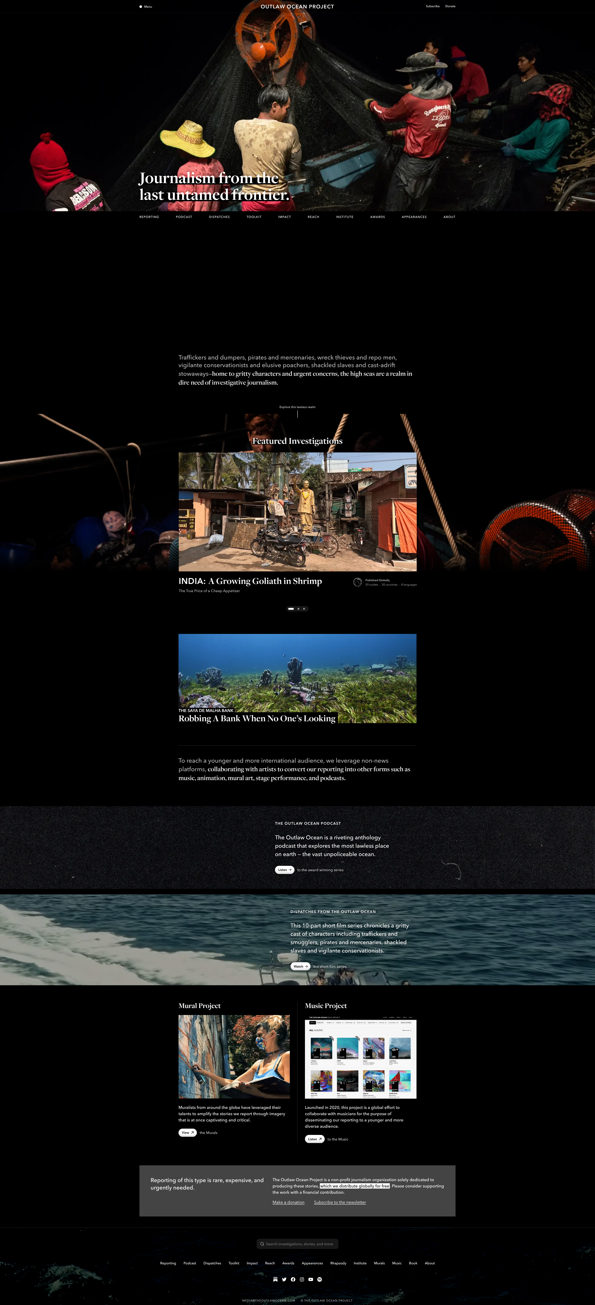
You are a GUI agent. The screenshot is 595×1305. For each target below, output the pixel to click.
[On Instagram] (302, 1279)
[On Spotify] (319, 1279)
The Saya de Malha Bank (206, 710)
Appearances (414, 217)
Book (413, 1263)
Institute (345, 217)
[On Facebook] (293, 1279)
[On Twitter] (284, 1279)
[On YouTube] (310, 1279)
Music (397, 1263)
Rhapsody (338, 1263)
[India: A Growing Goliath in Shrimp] (298, 511)
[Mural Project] (234, 1056)
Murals (379, 1263)
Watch (298, 966)
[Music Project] (360, 1057)
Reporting (149, 217)
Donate (450, 6)
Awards (377, 217)
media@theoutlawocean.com (268, 1300)
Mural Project (199, 1005)
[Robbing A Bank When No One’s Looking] (297, 678)
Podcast (184, 217)
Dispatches (219, 217)
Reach (313, 217)
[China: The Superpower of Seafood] (298, 609)
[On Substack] (275, 1279)
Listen (282, 870)
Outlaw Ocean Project (297, 6)
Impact (284, 217)
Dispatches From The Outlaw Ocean (333, 911)
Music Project (326, 1005)
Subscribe (433, 6)
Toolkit (254, 217)
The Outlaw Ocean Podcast (308, 823)
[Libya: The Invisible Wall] (304, 609)
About (449, 217)
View (185, 1132)
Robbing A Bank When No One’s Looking (257, 718)
